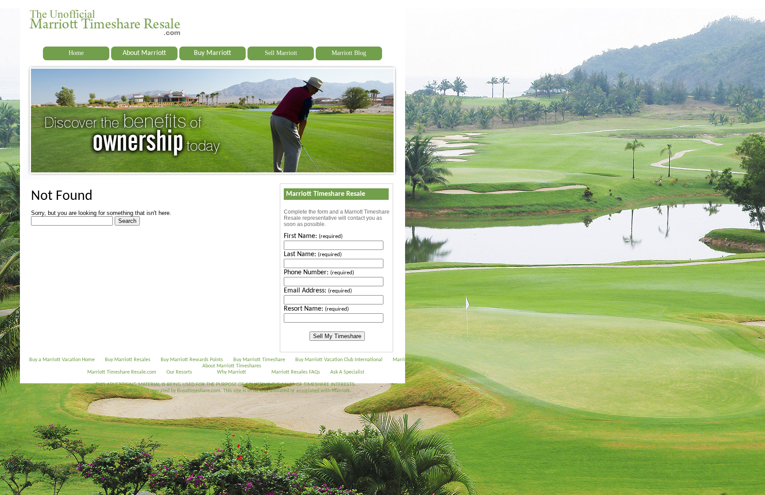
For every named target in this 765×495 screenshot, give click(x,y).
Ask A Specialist (347, 372)
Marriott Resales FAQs (295, 372)
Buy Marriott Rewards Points (192, 359)
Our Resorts (179, 372)
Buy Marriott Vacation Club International (338, 359)
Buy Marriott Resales (128, 359)
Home (76, 53)
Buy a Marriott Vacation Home (62, 359)
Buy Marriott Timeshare (259, 359)
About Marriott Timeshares (231, 366)
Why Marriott (231, 372)
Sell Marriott (281, 53)
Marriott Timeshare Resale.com (121, 372)
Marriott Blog (349, 53)
